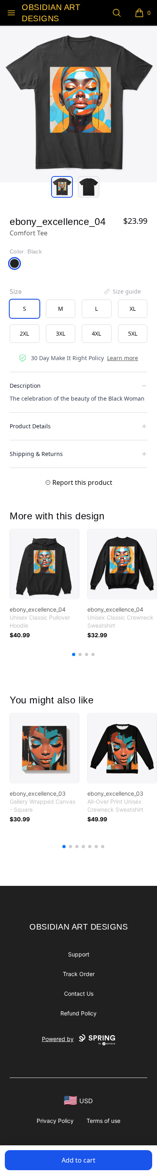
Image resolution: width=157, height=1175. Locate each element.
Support (78, 954)
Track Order (79, 973)
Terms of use (103, 1120)
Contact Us (78, 993)
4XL (96, 333)
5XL (132, 333)
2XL (24, 333)
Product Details (30, 426)
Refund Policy (78, 1013)
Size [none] (16, 291)
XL (133, 308)
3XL (60, 333)
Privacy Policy (55, 1120)
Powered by (58, 1038)
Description (25, 385)
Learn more (122, 358)
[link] (44, 564)
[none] (122, 292)
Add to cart (78, 1160)
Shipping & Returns (36, 454)
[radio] (24, 309)
